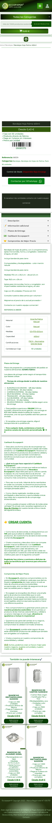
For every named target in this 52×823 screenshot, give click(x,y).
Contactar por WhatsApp (24, 181)
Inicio (2, 45)
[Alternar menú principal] (40, 6)
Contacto (26, 817)
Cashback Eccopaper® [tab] (18, 236)
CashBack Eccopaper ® (30, 812)
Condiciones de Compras (20, 810)
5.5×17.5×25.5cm (36, 331)
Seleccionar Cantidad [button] (13, 721)
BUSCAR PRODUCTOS (41, 24)
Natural (36, 326)
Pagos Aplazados (38, 810)
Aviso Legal (5, 810)
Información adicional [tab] (18, 226)
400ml (36, 336)
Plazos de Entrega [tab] (16, 231)
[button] (26, 39)
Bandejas (9, 45)
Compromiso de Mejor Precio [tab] (21, 241)
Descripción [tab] (13, 221)
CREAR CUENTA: (20, 522)
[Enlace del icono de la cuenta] (47, 6)
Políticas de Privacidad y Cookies (37, 815)
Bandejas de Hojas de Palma (32, 161)
